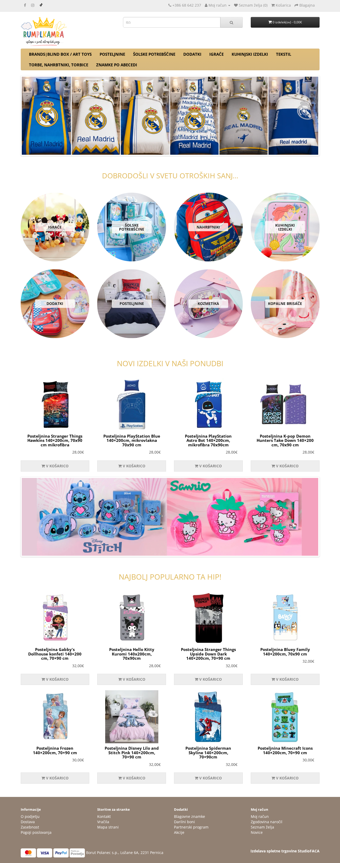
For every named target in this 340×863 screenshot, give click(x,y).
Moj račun (260, 816)
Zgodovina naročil (266, 821)
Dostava (28, 821)
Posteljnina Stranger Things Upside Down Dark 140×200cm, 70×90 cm (208, 654)
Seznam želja (262, 827)
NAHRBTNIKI (208, 227)
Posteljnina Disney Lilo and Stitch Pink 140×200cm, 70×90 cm (132, 752)
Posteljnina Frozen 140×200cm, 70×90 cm (55, 750)
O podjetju (30, 816)
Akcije (179, 832)
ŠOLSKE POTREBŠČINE (154, 54)
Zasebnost (30, 827)
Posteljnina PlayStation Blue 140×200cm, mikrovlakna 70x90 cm (131, 440)
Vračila (103, 821)
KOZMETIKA (208, 303)
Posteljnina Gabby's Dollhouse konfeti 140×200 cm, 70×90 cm (55, 654)
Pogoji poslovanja (36, 832)
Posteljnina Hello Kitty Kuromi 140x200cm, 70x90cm (131, 654)
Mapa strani (108, 827)
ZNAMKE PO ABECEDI (116, 64)
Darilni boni (184, 821)
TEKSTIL (283, 54)
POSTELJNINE (112, 54)
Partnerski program (191, 827)
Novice (257, 832)
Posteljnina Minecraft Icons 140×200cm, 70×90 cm (285, 750)
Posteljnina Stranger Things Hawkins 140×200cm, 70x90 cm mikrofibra (54, 440)
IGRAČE (216, 54)
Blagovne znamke (189, 816)
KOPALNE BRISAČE (285, 303)
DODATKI (192, 54)
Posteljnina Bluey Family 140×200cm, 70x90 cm (285, 652)
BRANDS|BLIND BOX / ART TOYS (60, 54)
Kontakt (104, 816)
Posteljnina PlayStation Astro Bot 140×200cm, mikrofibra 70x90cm (208, 440)
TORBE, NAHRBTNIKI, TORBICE (58, 64)
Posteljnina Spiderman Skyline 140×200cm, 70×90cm (208, 752)
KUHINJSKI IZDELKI (250, 54)
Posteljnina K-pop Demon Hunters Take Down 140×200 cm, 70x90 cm (285, 440)
